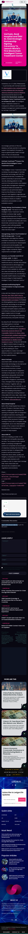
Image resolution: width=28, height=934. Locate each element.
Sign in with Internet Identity (13, 514)
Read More (19, 910)
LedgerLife (9, 62)
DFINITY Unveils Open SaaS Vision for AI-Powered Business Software (13, 618)
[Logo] (7, 2)
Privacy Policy (18, 803)
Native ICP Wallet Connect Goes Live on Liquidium (13, 626)
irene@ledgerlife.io (13, 913)
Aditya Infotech (11, 929)
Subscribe (21, 799)
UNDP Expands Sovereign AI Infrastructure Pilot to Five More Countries (12, 600)
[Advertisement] (14, 661)
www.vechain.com (15, 399)
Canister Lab (5, 588)
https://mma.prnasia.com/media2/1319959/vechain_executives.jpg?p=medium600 (14, 477)
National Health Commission (10, 300)
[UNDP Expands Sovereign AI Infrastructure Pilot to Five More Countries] (5, 877)
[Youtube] (15, 785)
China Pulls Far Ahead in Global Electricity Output (13, 694)
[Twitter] (13, 785)
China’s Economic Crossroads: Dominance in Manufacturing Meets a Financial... (13, 751)
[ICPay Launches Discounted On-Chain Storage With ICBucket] (5, 869)
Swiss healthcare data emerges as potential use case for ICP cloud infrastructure (13, 582)
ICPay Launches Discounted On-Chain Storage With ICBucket (14, 591)
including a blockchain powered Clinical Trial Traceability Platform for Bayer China (13, 331)
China (6, 30)
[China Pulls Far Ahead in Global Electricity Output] (14, 686)
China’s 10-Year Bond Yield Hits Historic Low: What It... (14, 722)
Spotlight (5, 578)
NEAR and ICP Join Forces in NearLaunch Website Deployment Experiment (12, 610)
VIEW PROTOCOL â (17, 774)
